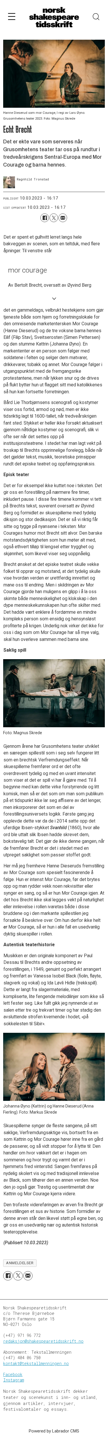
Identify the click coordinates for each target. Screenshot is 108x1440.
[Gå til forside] (54, 17)
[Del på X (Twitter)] (54, 217)
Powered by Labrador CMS (54, 1431)
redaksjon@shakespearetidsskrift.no (43, 1341)
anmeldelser (19, 1263)
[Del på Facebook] (44, 217)
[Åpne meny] (11, 17)
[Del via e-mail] (62, 217)
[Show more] (54, 298)
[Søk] (96, 17)
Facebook (12, 1374)
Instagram (13, 1380)
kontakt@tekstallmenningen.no (36, 1363)
